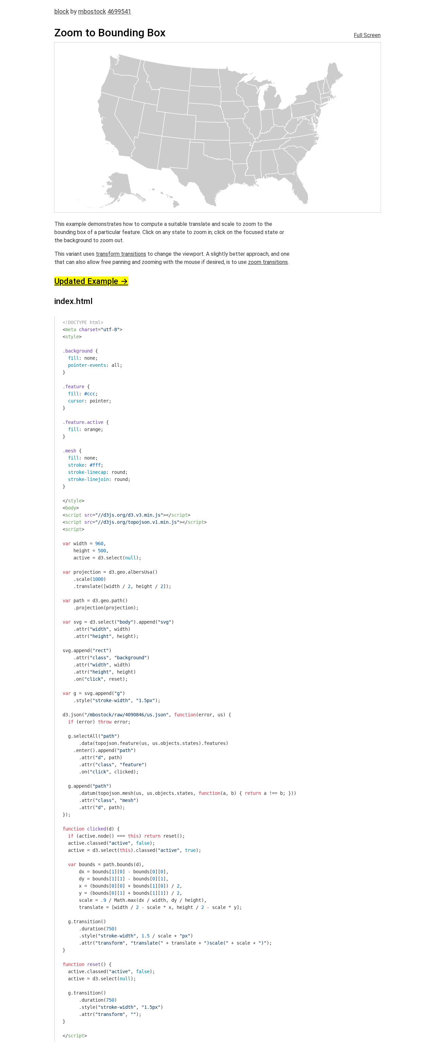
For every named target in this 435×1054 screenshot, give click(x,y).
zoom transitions (268, 262)
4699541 (119, 11)
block (61, 11)
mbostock (92, 11)
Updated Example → (91, 281)
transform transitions (121, 254)
